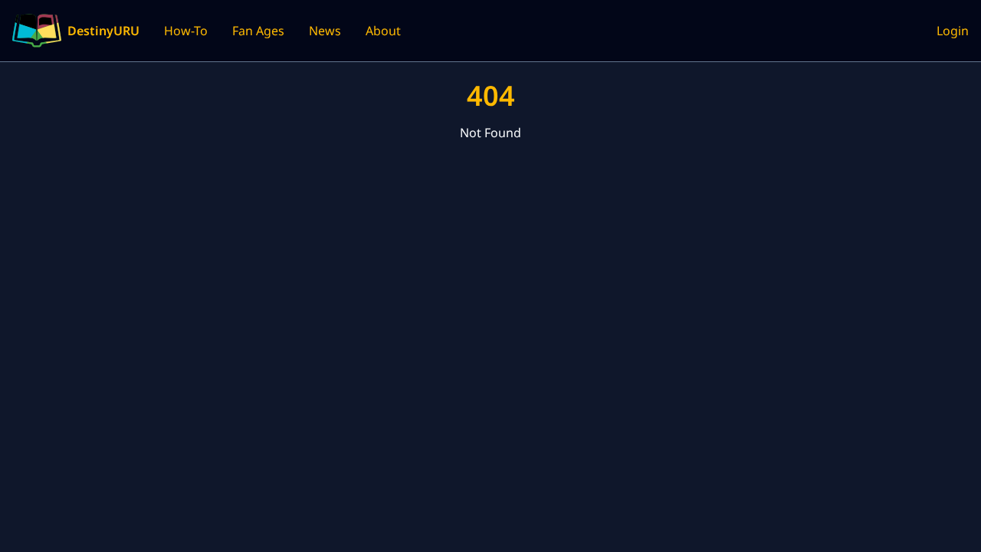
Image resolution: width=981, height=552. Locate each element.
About (383, 30)
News (325, 30)
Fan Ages (258, 30)
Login (953, 30)
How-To (186, 30)
